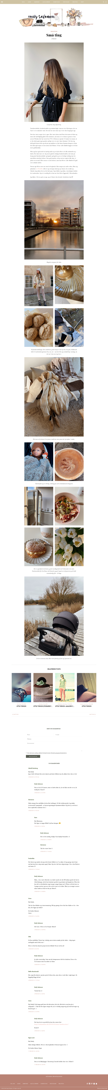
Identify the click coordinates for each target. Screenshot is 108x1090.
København (60, 704)
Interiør (81, 704)
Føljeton (75, 2)
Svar (80, 766)
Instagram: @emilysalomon (54, 1076)
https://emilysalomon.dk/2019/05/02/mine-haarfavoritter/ (51, 1024)
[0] (106, 2)
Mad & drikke (46, 2)
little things (21, 706)
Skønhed (36, 2)
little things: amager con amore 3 (65, 706)
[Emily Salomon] (54, 15)
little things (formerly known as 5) (43, 706)
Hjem (23, 2)
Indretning (56, 2)
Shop (82, 2)
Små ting (19, 704)
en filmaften (39, 169)
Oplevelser (66, 2)
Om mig (13, 1083)
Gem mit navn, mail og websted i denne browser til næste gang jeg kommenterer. (47, 753)
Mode (29, 2)
